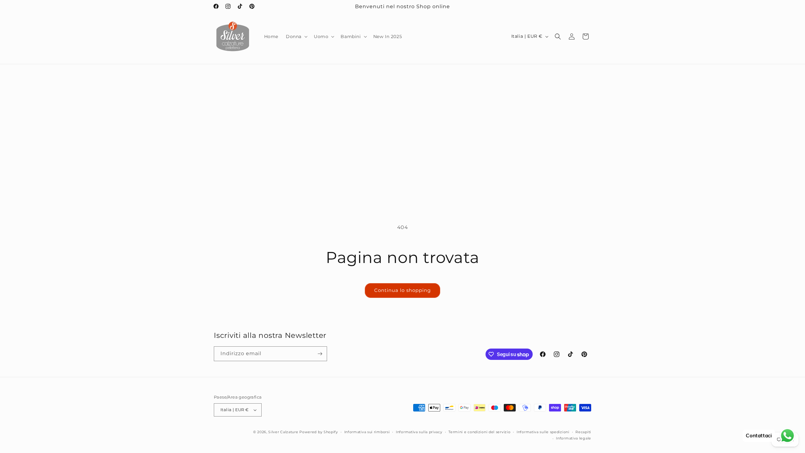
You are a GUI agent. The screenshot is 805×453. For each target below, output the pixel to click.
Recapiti (583, 432)
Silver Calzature (283, 432)
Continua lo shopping (402, 290)
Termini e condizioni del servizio (479, 432)
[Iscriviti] (320, 353)
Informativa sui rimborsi (367, 432)
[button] (296, 36)
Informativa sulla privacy (419, 432)
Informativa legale (573, 438)
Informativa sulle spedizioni (543, 432)
